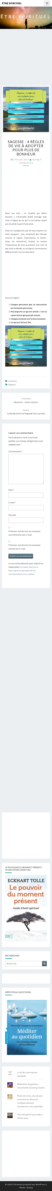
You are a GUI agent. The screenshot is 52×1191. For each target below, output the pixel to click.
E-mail (12, 502)
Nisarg (30, 1187)
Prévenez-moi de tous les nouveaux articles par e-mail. (24, 547)
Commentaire (15, 451)
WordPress (41, 1184)
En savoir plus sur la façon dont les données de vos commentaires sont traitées (23, 570)
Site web (12, 515)
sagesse (12, 384)
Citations (12, 381)
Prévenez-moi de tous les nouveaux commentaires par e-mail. (24, 533)
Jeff (34, 159)
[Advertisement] (26, 58)
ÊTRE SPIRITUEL (12, 3)
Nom (11, 490)
